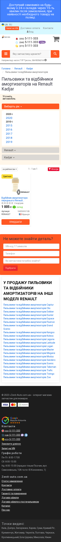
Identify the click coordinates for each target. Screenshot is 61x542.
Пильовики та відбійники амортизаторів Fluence (29, 322)
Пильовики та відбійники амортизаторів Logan (28, 346)
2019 (9, 142)
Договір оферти (10, 497)
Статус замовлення (12, 481)
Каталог (6, 506)
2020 (9, 118)
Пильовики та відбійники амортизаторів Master (28, 349)
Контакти (48, 28)
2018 (9, 137)
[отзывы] (14, 420)
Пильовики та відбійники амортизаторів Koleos (28, 335)
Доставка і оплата (30, 28)
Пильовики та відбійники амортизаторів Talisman (29, 367)
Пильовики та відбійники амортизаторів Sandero (29, 360)
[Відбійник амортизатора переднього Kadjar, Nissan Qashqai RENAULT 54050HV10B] (15, 184)
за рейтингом (9, 169)
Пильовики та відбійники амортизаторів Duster (28, 315)
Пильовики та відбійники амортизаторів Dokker (28, 311)
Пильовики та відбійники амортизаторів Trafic (28, 370)
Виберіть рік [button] (12, 106)
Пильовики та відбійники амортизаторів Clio (26, 308)
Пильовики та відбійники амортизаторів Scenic (28, 363)
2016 (9, 129)
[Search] (55, 54)
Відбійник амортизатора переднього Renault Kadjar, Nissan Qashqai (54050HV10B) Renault (14, 199)
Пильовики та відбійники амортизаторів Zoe (27, 377)
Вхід (31, 31)
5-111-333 (28, 38)
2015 (9, 125)
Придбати (15, 222)
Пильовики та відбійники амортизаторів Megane (29, 353)
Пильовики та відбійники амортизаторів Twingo (28, 373)
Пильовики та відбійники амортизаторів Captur (28, 304)
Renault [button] (9, 150)
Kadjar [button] (8, 157)
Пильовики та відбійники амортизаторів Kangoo (28, 332)
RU (10, 24)
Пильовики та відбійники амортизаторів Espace (28, 318)
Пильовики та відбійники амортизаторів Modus (28, 356)
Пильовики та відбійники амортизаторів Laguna (28, 339)
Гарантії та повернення (14, 493)
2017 (9, 133)
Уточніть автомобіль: (9, 97)
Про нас (6, 510)
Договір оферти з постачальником (20, 501)
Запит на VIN (12, 28)
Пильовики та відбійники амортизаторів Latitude (29, 342)
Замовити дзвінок (11, 444)
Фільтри (54, 169)
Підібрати (10, 268)
